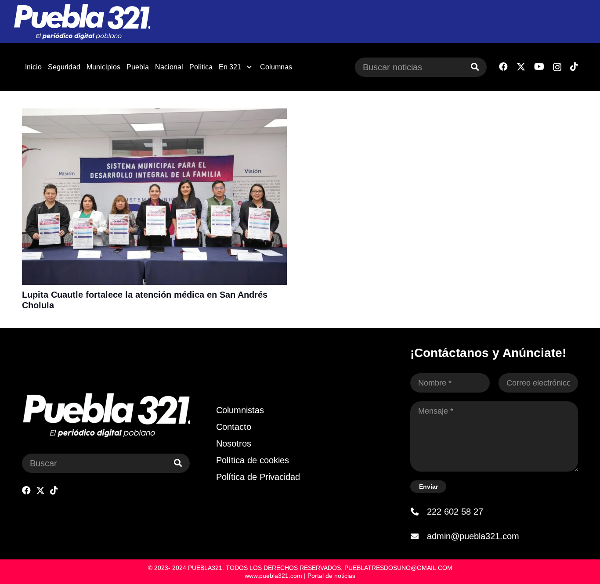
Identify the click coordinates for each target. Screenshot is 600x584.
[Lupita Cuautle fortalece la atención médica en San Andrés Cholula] (154, 114)
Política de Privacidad (258, 477)
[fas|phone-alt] (418, 511)
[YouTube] (539, 66)
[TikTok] (574, 66)
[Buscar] (475, 67)
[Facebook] (503, 66)
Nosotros (233, 443)
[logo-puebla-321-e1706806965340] (81, 21)
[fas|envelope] (418, 536)
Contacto (233, 427)
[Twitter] (521, 67)
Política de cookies (252, 460)
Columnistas (240, 410)
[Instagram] (557, 67)
